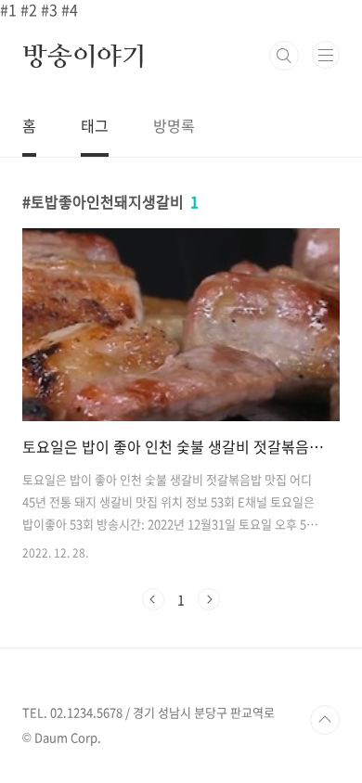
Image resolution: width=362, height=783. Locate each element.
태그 (95, 125)
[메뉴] (326, 55)
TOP (325, 720)
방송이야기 (84, 56)
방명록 (174, 125)
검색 (284, 56)
